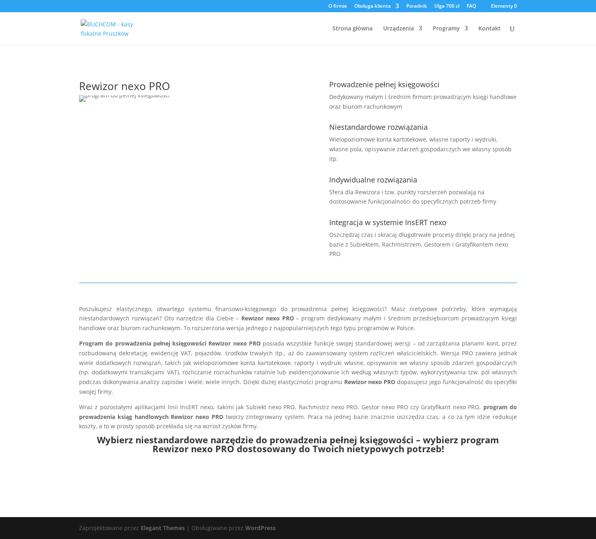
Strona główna (352, 29)
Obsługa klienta (372, 6)
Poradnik (416, 6)
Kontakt (489, 29)
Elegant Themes (163, 528)
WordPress (260, 528)
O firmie (337, 6)
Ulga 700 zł (446, 6)
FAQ (471, 6)
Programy (446, 29)
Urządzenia (398, 29)
